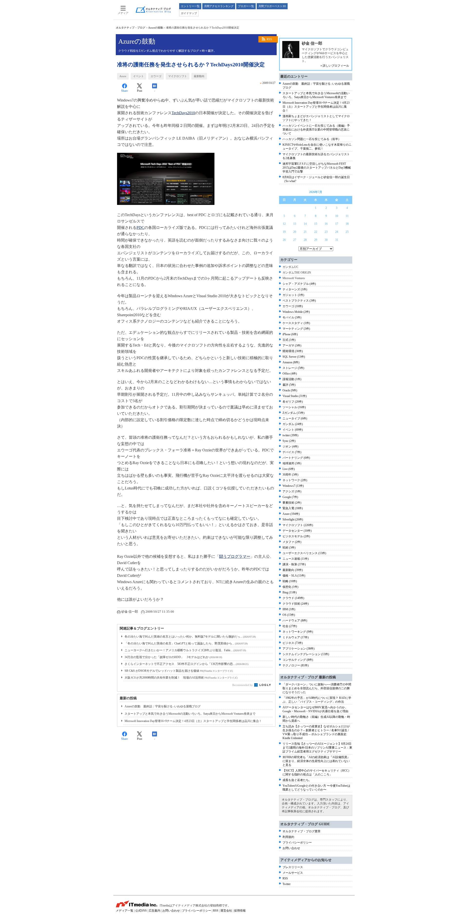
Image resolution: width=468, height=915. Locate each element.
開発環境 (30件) (293, 351)
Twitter (287, 884)
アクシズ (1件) (292, 491)
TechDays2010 (183, 113)
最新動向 (199, 76)
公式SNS (141, 910)
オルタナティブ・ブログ (130, 27)
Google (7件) (290, 497)
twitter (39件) (290, 435)
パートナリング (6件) (296, 457)
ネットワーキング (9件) (298, 631)
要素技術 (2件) (292, 502)
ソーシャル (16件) (294, 407)
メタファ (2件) (292, 542)
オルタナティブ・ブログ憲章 (302, 831)
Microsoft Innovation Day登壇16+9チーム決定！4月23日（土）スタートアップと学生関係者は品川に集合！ (193, 721)
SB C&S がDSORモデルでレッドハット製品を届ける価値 (179, 670)
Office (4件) (290, 373)
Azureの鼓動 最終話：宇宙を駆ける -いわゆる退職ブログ (163, 706)
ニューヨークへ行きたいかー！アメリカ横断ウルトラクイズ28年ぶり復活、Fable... (185, 650)
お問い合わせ (291, 848)
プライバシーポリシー (297, 842)
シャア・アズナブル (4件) (299, 283)
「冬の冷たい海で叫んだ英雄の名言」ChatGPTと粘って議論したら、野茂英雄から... (186, 643)
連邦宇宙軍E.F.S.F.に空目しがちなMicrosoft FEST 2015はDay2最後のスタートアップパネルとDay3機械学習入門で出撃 (317, 167)
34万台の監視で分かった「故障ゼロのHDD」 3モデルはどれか (173, 657)
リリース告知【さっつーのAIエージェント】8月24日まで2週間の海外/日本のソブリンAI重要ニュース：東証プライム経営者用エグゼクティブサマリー (317, 747)
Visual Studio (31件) (295, 396)
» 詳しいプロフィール (335, 65)
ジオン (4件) (290, 446)
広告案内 (154, 910)
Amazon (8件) (291, 362)
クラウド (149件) (293, 598)
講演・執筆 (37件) (294, 564)
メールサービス (293, 872)
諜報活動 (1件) (292, 379)
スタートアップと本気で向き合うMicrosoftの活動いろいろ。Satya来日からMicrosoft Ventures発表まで (190, 713)
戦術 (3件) (289, 547)
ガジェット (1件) (293, 295)
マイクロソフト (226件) (298, 525)
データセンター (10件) (297, 530)
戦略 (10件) (290, 581)
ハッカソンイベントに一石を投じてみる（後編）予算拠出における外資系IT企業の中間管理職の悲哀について (316, 129)
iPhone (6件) (290, 334)
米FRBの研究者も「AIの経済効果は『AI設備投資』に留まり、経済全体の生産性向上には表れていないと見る (316, 761)
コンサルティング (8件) (298, 659)
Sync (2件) (289, 441)
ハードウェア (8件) (295, 620)
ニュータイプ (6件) (295, 418)
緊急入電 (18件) (293, 508)
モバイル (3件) (292, 317)
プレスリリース (293, 867)
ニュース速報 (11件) (296, 558)
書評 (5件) (289, 384)
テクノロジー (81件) (296, 665)
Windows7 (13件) (293, 486)
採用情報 (240, 910)
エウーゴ (156, 76)
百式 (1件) (289, 340)
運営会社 (226, 910)
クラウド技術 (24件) (296, 603)
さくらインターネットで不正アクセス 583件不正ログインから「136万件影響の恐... (186, 664)
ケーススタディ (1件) (296, 323)
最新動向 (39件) (293, 570)
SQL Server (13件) (294, 356)
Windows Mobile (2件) (296, 312)
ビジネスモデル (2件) (296, 536)
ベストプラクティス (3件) (299, 300)
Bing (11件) (290, 592)
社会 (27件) (290, 626)
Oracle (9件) (290, 390)
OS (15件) (289, 615)
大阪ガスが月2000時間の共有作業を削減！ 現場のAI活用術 (181, 677)
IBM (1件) (289, 609)
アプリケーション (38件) (298, 648)
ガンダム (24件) (293, 424)
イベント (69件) (293, 429)
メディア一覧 (124, 910)
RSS (269, 39)
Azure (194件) (291, 514)
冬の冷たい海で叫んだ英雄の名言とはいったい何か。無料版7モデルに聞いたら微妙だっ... (190, 636)
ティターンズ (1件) (295, 289)
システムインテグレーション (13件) (306, 654)
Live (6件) (289, 469)
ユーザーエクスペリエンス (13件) (304, 553)
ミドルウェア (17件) (296, 637)
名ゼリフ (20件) (293, 401)
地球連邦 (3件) (292, 463)
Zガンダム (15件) (293, 413)
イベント (138, 76)
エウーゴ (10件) (293, 306)
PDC (140, 227)
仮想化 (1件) (290, 587)
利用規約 (288, 837)
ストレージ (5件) (293, 368)
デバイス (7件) (292, 452)
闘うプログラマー (234, 556)
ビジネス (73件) (293, 643)
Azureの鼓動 (155, 27)
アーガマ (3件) (292, 345)
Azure (122, 76)
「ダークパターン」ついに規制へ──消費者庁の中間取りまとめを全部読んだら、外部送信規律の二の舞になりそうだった (317, 688)
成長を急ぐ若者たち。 (297, 780)
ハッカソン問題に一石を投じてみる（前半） (312, 139)
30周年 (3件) (290, 474)
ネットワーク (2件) (295, 480)
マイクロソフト (177, 76)
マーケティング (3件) (296, 328)
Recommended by (243, 684)
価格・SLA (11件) (294, 575)
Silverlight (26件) (293, 519)
